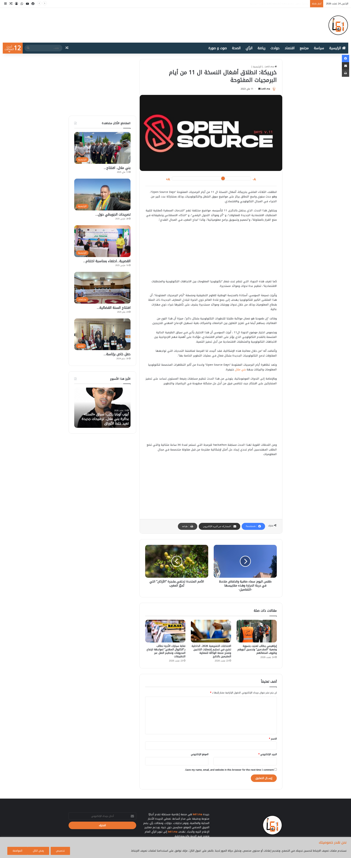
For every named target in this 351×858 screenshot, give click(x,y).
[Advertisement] (211, 252)
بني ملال (240, 369)
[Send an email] (259, 89)
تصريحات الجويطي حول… (113, 214)
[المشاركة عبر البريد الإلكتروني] (345, 65)
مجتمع (304, 48)
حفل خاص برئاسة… (117, 354)
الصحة (236, 48)
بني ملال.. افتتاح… (117, 168)
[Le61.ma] (338, 25)
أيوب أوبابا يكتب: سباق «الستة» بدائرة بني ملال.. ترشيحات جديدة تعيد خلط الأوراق (266, 3)
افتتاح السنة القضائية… (114, 308)
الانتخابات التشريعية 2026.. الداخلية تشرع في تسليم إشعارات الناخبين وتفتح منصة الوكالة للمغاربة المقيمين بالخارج (211, 651)
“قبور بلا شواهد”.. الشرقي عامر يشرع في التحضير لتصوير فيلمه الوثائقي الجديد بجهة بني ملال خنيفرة (106, 417)
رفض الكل (38, 850)
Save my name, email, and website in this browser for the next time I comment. (229, 770)
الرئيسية (335, 48)
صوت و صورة (217, 48)
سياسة (319, 48)
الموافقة (17, 850)
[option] (102, 408)
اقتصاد (290, 48)
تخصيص (60, 850)
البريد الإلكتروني (267, 754)
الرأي (249, 48)
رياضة (261, 48)
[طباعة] (345, 73)
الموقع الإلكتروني (199, 754)
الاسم (273, 738)
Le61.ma (265, 89)
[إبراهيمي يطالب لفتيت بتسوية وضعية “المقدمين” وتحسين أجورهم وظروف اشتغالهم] (257, 631)
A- (254, 179)
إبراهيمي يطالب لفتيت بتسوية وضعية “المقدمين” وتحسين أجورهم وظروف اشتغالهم (257, 649)
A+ (168, 179)
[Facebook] (345, 58)
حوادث (275, 48)
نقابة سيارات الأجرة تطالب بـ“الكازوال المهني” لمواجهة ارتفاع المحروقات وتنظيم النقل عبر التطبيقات (166, 651)
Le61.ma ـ (269, 66)
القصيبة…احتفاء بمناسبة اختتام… (107, 261)
